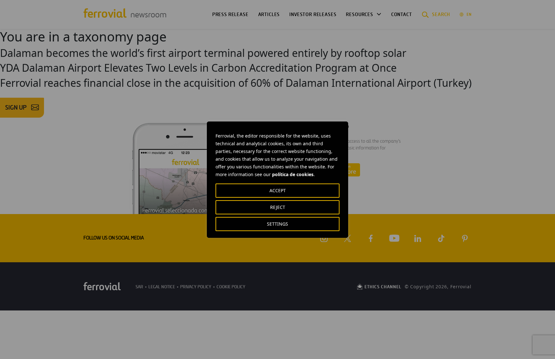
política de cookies (292, 174)
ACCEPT (277, 190)
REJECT (277, 207)
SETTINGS (277, 224)
